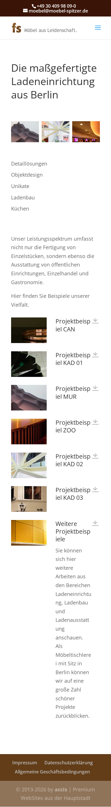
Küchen (20, 208)
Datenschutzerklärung (68, 762)
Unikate (20, 186)
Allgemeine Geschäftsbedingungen (52, 772)
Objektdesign (27, 174)
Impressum (24, 762)
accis (61, 789)
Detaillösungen (29, 163)
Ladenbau (23, 197)
